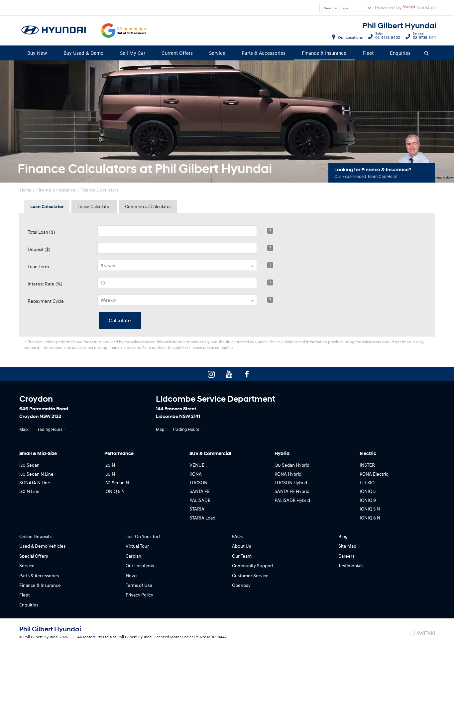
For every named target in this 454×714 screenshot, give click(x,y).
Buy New (37, 53)
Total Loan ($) (41, 232)
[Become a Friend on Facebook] (247, 374)
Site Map (347, 546)
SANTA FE (199, 491)
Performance (119, 453)
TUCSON (198, 482)
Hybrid (282, 453)
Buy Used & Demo (83, 53)
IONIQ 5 (368, 491)
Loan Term (38, 266)
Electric (368, 453)
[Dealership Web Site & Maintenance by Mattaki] (422, 633)
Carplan (133, 556)
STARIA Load (202, 517)
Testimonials (350, 565)
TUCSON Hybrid (291, 482)
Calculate (120, 320)
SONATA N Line (34, 482)
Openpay (241, 585)
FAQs (237, 536)
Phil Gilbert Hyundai (399, 26)
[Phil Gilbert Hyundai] (54, 30)
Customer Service (250, 575)
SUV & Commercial (210, 453)
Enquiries (400, 53)
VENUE (196, 465)
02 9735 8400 (387, 36)
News (131, 575)
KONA (195, 474)
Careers (346, 556)
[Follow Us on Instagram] (211, 374)
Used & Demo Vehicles (42, 546)
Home (25, 190)
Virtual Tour (137, 546)
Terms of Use (139, 585)
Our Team (242, 556)
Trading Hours (49, 429)
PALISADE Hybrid (292, 500)
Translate (426, 7)
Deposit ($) (39, 249)
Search (427, 52)
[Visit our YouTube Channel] (229, 374)
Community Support (253, 565)
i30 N (109, 474)
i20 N (109, 465)
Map (23, 429)
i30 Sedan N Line (36, 474)
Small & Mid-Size (38, 453)
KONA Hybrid (288, 474)
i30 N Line (29, 491)
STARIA (196, 509)
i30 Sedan (29, 465)
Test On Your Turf (143, 536)
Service (217, 53)
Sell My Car (132, 53)
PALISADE (199, 500)
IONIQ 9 (368, 500)
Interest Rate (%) (45, 283)
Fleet (368, 53)
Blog (343, 536)
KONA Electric (374, 474)
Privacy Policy (139, 594)
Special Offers (33, 556)
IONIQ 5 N (114, 491)
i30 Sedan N (116, 482)
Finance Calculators (99, 190)
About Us (241, 546)
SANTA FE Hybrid (292, 491)
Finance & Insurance (324, 53)
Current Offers (177, 53)
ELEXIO (367, 482)
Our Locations (350, 37)
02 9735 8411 (424, 36)
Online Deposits (35, 536)
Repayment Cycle (46, 301)
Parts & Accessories (263, 53)
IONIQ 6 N (370, 517)
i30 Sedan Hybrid (292, 465)
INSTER (367, 465)
